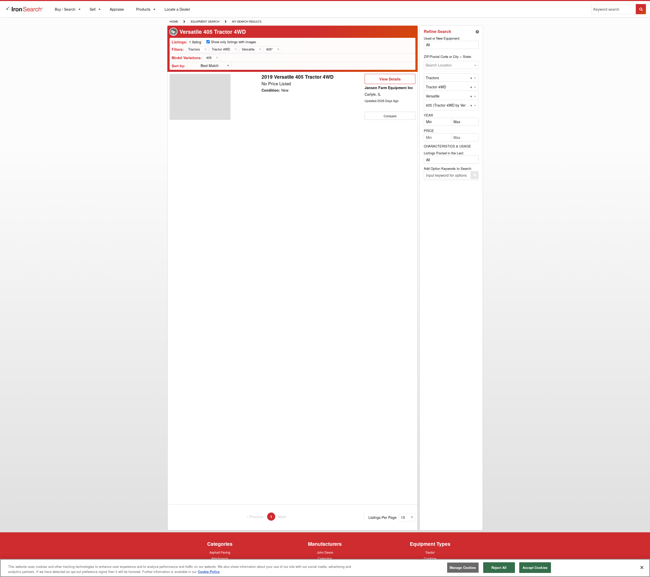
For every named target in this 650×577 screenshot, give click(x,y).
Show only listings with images (233, 41)
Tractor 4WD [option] (436, 86)
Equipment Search (204, 22)
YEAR (428, 115)
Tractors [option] (432, 77)
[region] (325, 568)
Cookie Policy (209, 571)
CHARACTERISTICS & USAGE (447, 146)
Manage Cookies (463, 567)
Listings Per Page (382, 517)
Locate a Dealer (177, 12)
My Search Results (247, 22)
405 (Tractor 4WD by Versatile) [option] (450, 105)
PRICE (429, 130)
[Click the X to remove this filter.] (205, 49)
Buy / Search (65, 12)
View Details (390, 80)
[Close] (641, 567)
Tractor (430, 552)
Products (143, 10)
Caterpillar (325, 558)
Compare (390, 116)
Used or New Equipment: (442, 38)
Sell (92, 10)
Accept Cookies (535, 567)
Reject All (499, 567)
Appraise (116, 10)
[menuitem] (24, 9)
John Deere (325, 552)
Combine (430, 558)
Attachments (219, 558)
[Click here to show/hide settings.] (477, 32)
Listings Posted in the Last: (444, 153)
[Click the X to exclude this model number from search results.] (217, 57)
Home (173, 21)
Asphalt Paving (219, 552)
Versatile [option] (433, 95)
